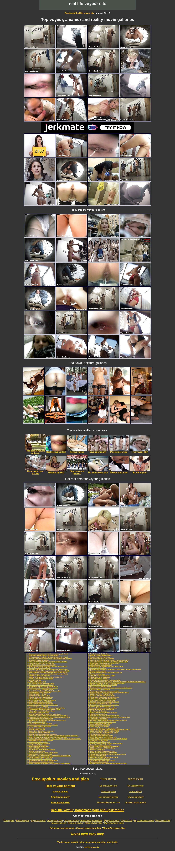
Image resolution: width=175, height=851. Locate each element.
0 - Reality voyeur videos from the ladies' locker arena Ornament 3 (110, 688)
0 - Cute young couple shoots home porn (102, 722)
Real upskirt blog (55, 821)
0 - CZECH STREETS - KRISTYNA (99, 725)
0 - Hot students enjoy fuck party (99, 734)
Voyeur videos (60, 791)
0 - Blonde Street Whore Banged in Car (101, 706)
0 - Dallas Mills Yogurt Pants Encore (100, 665)
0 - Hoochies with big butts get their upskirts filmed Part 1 (46, 720)
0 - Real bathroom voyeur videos (38, 660)
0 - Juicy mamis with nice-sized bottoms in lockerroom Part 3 (108, 660)
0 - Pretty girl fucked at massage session (40, 762)
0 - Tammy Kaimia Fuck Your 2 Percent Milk (102, 752)
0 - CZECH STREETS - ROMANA (37, 706)
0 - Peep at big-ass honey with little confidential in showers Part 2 (49, 755)
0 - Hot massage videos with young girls (40, 683)
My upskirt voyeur (135, 786)
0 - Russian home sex (34, 680)
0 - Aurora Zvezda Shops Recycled (99, 745)
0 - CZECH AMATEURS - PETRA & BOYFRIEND (103, 731)
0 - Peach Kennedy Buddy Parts (98, 654)
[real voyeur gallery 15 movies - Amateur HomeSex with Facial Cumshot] (103, 180)
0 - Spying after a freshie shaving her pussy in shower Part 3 (47, 666)
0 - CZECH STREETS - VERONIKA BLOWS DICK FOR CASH (108, 661)
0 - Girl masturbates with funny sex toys (101, 760)
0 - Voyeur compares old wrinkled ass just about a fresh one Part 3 (49, 763)
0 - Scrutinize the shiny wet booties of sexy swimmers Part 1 (108, 692)
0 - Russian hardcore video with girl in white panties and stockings (49, 658)
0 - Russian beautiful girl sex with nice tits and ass (44, 714)
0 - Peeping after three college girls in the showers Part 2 (107, 754)
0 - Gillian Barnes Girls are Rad (98, 726)
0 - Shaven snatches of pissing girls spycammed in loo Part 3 (47, 657)
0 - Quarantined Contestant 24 (98, 762)
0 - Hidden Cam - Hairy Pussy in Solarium (40, 731)
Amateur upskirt (71, 821)
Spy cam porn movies (108, 797)
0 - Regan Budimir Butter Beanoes (38, 743)
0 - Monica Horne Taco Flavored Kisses (40, 697)
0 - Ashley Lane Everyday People (99, 677)
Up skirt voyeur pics (108, 786)
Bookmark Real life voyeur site (79, 13)
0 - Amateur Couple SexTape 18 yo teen (40, 678)
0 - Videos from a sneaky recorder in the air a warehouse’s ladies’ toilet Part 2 (52, 735)
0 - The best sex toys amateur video (100, 686)
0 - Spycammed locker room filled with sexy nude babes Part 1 (109, 717)
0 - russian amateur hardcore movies (39, 692)
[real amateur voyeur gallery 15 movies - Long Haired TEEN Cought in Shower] (39, 578)
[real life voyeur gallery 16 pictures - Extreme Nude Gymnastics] (55, 423)
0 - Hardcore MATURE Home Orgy (38, 712)
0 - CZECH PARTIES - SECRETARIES (39, 726)
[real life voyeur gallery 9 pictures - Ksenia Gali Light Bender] (120, 394)
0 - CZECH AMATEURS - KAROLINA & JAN (102, 737)
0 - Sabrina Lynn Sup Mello (97, 755)
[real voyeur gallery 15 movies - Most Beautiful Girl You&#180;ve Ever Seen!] (71, 261)
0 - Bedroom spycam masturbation (38, 732)
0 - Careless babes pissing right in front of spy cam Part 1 (46, 708)
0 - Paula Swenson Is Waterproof (99, 742)
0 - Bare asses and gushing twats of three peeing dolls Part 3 (47, 654)
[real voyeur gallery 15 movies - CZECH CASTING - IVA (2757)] (39, 156)
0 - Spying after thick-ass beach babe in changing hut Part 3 (47, 737)
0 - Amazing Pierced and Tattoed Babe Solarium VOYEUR (107, 763)
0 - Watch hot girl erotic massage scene (101, 695)
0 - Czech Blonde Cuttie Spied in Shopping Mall (104, 680)
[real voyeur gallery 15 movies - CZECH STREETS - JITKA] (103, 237)
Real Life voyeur (75, 823)
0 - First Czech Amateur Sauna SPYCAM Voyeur (42, 655)
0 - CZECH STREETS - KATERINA (99, 689)
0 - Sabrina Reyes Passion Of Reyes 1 (39, 754)
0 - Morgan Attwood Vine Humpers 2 (100, 655)
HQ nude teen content (144, 821)
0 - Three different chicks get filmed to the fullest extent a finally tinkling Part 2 (114, 669)
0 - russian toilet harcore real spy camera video (103, 728)
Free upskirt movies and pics (60, 779)
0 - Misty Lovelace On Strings (36, 722)
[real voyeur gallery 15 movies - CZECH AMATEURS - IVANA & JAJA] (103, 651)
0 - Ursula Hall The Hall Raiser (98, 740)
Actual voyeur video (93, 823)
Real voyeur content (60, 786)
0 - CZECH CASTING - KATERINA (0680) (101, 748)
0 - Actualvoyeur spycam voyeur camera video (42, 686)
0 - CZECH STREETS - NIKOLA (37, 694)
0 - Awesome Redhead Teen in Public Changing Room (106, 683)
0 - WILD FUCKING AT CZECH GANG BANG (102, 685)
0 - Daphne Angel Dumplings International (102, 698)
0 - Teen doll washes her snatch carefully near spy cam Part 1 (47, 674)
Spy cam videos (38, 821)
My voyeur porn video (114, 823)
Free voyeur (9, 821)
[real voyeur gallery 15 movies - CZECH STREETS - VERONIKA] (39, 180)
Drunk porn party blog (87, 833)
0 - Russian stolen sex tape (36, 728)
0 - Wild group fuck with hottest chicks (40, 740)
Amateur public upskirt (135, 802)
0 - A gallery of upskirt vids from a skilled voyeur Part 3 (45, 677)
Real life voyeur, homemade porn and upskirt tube (87, 810)
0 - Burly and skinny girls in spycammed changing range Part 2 (48, 671)
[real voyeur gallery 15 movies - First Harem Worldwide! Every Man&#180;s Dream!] (103, 261)
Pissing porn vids (108, 779)
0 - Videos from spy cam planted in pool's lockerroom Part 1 (47, 661)
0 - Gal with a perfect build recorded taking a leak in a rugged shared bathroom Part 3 (116, 681)
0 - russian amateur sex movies (37, 742)
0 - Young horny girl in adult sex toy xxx (101, 751)
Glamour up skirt (108, 791)
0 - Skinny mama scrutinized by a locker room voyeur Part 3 (47, 672)
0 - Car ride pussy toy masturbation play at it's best (44, 709)
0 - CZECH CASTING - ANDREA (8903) (101, 694)
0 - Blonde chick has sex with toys (38, 695)
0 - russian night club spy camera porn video (42, 734)
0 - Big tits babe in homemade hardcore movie (42, 688)
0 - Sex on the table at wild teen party (39, 698)
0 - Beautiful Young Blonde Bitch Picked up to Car (43, 691)
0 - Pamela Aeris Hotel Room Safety (38, 668)
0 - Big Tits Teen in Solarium (97, 711)
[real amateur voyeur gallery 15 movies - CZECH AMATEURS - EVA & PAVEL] (135, 506)
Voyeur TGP (126, 821)
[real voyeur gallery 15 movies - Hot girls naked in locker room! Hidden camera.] (135, 261)
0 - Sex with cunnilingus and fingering (101, 658)
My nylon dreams (112, 821)
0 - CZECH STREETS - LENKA (37, 748)
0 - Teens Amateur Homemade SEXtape (40, 718)
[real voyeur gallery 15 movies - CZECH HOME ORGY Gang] (135, 554)
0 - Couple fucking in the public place (39, 759)
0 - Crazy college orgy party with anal (39, 723)
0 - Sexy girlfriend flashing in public (100, 723)
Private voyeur (22, 821)
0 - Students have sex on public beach (39, 702)
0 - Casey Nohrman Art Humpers (99, 759)
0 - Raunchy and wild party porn (99, 657)
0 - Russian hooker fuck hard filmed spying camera (105, 743)
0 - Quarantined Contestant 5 (98, 718)
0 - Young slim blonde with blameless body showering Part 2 (47, 715)
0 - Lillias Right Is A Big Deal (36, 681)
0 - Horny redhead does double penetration (102, 708)
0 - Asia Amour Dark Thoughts (37, 745)
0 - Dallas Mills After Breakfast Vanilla (100, 735)
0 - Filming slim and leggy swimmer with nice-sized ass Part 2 (109, 729)
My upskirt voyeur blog (114, 828)
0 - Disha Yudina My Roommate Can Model (102, 712)
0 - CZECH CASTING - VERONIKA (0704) (40, 689)
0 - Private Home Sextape (96, 674)
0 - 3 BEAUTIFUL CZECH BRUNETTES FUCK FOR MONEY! (107, 739)
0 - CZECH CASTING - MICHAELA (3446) (101, 675)
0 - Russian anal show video (97, 714)
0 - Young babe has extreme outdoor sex (40, 663)
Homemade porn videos (91, 821)
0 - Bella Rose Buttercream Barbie (38, 746)
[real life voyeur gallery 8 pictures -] (33, 394)
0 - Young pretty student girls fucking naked (103, 757)
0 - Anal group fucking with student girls (101, 700)
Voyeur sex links (162, 821)
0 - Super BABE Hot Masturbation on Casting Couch (105, 666)
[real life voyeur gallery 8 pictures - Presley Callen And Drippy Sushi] (141, 394)
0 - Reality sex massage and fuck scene (40, 703)
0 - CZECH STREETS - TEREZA (98, 678)
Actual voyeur (135, 791)
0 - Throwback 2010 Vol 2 (96, 749)
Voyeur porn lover (136, 797)
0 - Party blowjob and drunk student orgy (40, 685)
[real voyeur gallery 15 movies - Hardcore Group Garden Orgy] (103, 506)
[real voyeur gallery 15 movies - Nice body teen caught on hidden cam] (103, 205)
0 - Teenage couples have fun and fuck (40, 757)
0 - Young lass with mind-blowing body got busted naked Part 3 (48, 717)
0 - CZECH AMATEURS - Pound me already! (41, 700)
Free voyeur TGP (60, 802)
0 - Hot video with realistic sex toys (100, 703)
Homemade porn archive (108, 802)
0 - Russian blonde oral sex (36, 729)
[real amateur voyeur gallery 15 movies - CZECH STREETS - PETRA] (135, 72)
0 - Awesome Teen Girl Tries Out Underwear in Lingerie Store (47, 669)
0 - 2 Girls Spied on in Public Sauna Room (41, 711)
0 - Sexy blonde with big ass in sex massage (41, 665)
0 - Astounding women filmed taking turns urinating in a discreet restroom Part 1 (54, 739)
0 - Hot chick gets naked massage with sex (41, 749)
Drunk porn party (60, 797)
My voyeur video (135, 779)
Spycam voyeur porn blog (88, 828)
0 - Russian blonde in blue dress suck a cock (103, 732)
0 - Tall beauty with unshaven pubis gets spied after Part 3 (107, 720)
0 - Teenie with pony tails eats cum (38, 675)
